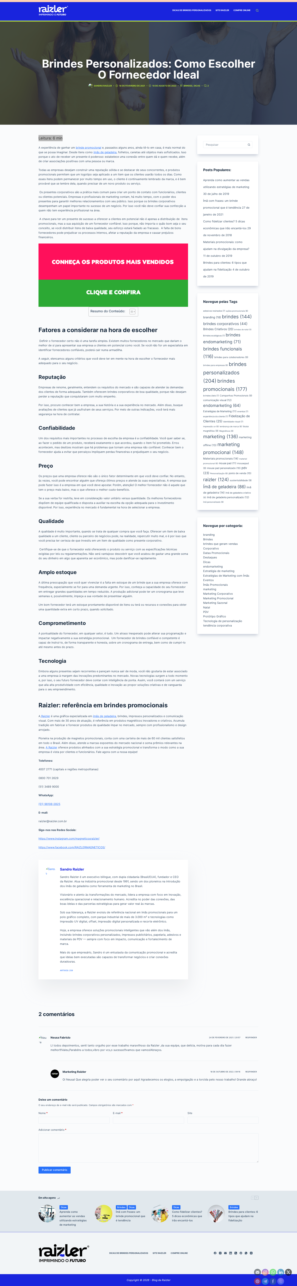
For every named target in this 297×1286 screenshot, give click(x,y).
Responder (251, 1037)
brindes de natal (242, 329)
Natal (206, 607)
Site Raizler (222, 10)
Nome (43, 1113)
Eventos (208, 580)
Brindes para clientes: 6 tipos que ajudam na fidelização (243, 1216)
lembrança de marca (231, 426)
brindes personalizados (224, 372)
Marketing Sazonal (215, 602)
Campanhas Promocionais (236, 395)
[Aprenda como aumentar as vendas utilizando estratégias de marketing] (47, 1213)
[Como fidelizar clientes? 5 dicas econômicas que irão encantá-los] (160, 1213)
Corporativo (211, 548)
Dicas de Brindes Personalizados (191, 10)
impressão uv (211, 426)
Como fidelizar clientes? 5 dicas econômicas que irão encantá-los (187, 1216)
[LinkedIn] (230, 1253)
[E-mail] (225, 1253)
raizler (216, 479)
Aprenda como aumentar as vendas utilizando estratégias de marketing (73, 1218)
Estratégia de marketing (218, 571)
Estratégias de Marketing (219, 411)
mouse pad (227, 463)
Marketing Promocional (218, 598)
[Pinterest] (241, 1253)
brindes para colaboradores (231, 357)
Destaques (210, 557)
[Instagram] (220, 1253)
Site (190, 1113)
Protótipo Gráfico (214, 616)
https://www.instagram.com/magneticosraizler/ (69, 838)
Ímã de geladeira (224, 486)
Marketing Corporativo (218, 593)
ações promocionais (237, 311)
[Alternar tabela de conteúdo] (131, 312)
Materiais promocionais (220, 458)
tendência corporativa (217, 625)
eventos (242, 411)
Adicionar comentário (52, 1129)
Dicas (197, 85)
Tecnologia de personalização (222, 621)
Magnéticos (226, 431)
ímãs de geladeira (105, 152)
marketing (220, 436)
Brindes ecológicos (214, 335)
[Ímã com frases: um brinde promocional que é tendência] (103, 1213)
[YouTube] (251, 1253)
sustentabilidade (241, 480)
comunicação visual (217, 400)
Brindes (188, 85)
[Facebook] (215, 1253)
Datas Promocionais (216, 553)
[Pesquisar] (257, 10)
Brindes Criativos (218, 329)
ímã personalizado (213, 502)
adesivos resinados (214, 311)
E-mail (118, 1113)
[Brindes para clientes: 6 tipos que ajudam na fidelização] (216, 1213)
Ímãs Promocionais (215, 584)
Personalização (219, 473)
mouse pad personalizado (224, 468)
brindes (237, 317)
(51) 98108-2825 (49, 804)
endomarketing (222, 405)
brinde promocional (88, 147)
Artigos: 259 (66, 970)
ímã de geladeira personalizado (228, 497)
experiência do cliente (215, 416)
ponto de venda (240, 473)
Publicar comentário (54, 1169)
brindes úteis (211, 395)
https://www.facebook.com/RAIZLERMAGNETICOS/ (71, 847)
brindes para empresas (215, 365)
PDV (206, 612)
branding (212, 317)
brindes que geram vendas (220, 543)
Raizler (45, 716)
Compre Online (241, 10)
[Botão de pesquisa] (249, 144)
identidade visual (233, 421)
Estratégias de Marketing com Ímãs (226, 575)
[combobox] (224, 144)
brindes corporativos (225, 323)
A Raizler (51, 747)
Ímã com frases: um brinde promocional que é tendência (130, 1216)
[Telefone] (235, 1253)
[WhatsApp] (246, 1253)
